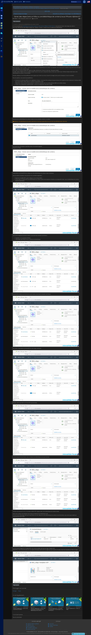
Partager (15, 591)
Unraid (2, 56)
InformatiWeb (8, 1)
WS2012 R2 (2, 8)
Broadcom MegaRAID (2, 41)
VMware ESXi (2, 23)
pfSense (2, 51)
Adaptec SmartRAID (2, 38)
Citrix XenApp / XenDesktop (2, 16)
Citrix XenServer (2, 18)
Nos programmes (31, 626)
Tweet (19, 591)
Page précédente (16, 21)
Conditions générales (32, 627)
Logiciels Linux (30, 625)
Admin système (18, 1)
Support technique (54, 625)
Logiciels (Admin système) (33, 623)
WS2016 (2, 10)
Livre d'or (52, 623)
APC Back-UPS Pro (2, 46)
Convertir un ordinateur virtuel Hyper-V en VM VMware (66, 13)
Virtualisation (27, 1)
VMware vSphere (2, 25)
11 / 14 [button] (48, 11)
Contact (51, 626)
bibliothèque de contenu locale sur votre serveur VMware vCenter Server (39, 26)
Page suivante (16, 585)
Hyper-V (2, 33)
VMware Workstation (2, 28)
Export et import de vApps (20, 13)
